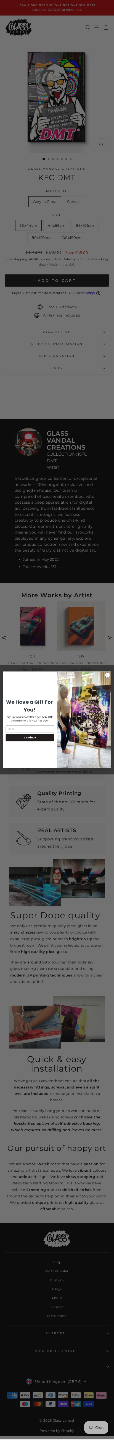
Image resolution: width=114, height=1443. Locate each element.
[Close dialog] (107, 674)
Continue (30, 737)
